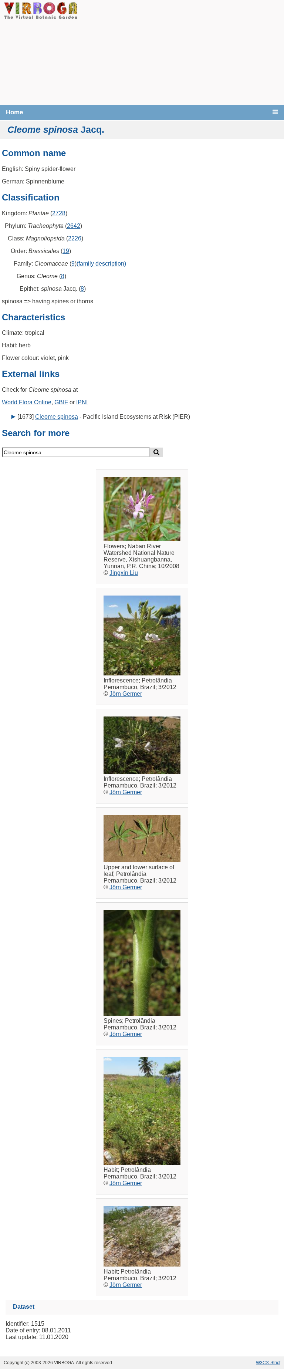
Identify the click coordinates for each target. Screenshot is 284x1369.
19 (65, 251)
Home (14, 112)
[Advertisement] (181, 52)
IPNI (82, 402)
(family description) (101, 263)
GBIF (61, 402)
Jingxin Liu (123, 573)
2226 (74, 238)
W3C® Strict (268, 1362)
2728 (58, 213)
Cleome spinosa (56, 417)
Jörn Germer (125, 694)
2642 (73, 226)
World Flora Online (26, 402)
